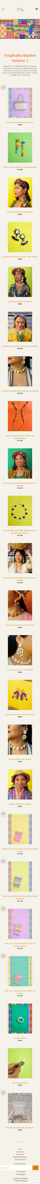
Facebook (21, 1172)
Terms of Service (20, 1159)
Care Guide (20, 1152)
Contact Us (20, 1154)
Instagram (21, 1174)
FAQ (20, 1149)
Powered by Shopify (20, 1181)
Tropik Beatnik (23, 1178)
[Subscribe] (36, 1167)
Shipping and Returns (20, 1157)
